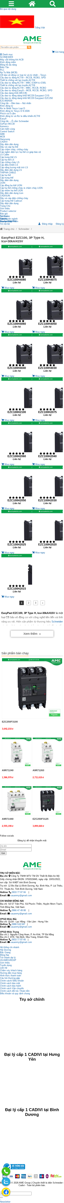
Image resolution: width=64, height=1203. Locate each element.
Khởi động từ (6, 106)
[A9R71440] (17, 801)
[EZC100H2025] (16, 530)
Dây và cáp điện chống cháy (14, 198)
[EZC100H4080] (16, 265)
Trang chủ (8, 229)
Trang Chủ (5, 206)
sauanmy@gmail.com (21, 895)
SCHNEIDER (6, 57)
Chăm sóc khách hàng (11, 970)
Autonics (4, 126)
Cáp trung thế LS (8, 157)
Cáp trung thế (6, 177)
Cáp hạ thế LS (7, 159)
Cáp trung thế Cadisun (11, 201)
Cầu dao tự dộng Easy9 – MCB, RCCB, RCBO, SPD (26, 90)
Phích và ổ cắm (8, 113)
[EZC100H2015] (16, 574)
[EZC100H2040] (47, 442)
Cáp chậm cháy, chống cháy (14, 149)
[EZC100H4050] (47, 310)
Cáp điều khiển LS (9, 165)
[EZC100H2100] (16, 398)
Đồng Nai (4, 955)
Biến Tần (4, 67)
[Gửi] (1, 1197)
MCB (2, 136)
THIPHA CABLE (8, 172)
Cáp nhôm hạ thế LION (11, 190)
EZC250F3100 (10, 721)
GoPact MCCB (7, 124)
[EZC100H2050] (16, 486)
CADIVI (4, 141)
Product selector (8, 211)
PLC (2, 70)
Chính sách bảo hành (10, 986)
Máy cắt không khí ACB (12, 59)
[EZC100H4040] (16, 354)
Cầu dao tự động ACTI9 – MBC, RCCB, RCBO (23, 88)
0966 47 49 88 (19, 910)
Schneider (23, 229)
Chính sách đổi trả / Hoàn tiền (15, 991)
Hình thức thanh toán (10, 975)
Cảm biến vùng (7, 129)
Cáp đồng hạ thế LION (11, 185)
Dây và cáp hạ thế (9, 147)
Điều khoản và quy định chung (15, 993)
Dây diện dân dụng (9, 180)
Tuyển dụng (6, 221)
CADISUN (5, 195)
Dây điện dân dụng (9, 144)
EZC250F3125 (40, 819)
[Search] (29, 47)
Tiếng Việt (39, 27)
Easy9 (3, 118)
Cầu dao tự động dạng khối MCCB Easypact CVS (24, 95)
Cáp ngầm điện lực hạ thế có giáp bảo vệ (20, 152)
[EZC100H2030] (47, 486)
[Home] (32, 40)
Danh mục (7, 54)
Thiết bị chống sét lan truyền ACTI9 (17, 80)
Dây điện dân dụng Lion (11, 193)
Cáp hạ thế (5, 175)
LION (2, 183)
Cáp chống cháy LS (9, 162)
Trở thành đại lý (8, 957)
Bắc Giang (5, 952)
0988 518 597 (18, 924)
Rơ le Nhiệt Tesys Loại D (12, 108)
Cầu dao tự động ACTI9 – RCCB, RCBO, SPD (23, 77)
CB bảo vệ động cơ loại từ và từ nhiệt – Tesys (23, 75)
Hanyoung (5, 139)
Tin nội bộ (5, 224)
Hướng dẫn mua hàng (11, 973)
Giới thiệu (5, 208)
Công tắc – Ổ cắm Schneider (14, 121)
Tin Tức (4, 216)
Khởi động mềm (8, 62)
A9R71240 (7, 770)
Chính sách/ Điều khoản (12, 980)
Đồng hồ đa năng (8, 64)
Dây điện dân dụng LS (11, 170)
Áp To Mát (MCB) (8, 72)
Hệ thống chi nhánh (9, 947)
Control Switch (7, 131)
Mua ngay (9, 287)
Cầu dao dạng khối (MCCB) (13, 93)
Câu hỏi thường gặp (10, 978)
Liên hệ (3, 218)
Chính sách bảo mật (10, 983)
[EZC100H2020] (47, 530)
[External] (14, 1170)
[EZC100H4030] (47, 354)
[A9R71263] (47, 752)
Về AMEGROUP (8, 960)
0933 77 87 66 (19, 892)
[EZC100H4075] (47, 265)
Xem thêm (30, 633)
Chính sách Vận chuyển (12, 988)
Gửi (3, 853)
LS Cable (4, 154)
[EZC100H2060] (16, 442)
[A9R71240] (17, 752)
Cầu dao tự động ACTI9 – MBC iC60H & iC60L (23, 82)
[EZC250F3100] (32, 688)
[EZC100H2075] (47, 398)
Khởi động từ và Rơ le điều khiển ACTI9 (20, 116)
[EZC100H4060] (16, 310)
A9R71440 (7, 819)
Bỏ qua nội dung (8, 9)
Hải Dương (5, 950)
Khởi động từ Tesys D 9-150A (15, 111)
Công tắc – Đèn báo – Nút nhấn (15, 103)
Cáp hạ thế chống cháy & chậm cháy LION (21, 188)
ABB (2, 134)
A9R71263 (38, 770)
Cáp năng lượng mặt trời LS (14, 167)
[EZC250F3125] (47, 801)
